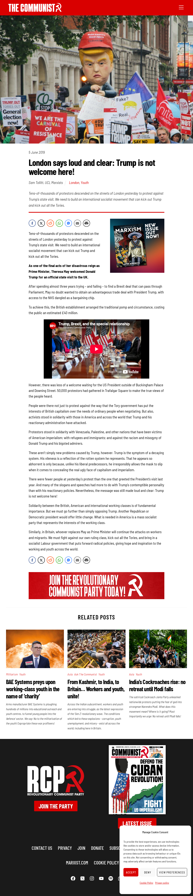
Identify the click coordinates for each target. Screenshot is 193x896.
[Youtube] (101, 878)
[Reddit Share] (50, 223)
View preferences (172, 872)
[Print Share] (86, 223)
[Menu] (181, 7)
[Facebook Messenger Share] (68, 223)
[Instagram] (91, 878)
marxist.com (77, 862)
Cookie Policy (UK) (110, 862)
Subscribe (119, 848)
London (74, 182)
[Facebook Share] (32, 223)
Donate (97, 848)
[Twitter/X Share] (41, 223)
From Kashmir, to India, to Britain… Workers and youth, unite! (95, 688)
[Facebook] (73, 878)
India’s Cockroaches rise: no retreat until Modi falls (157, 685)
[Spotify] (110, 878)
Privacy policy (162, 882)
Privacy (65, 848)
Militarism (12, 674)
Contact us (42, 848)
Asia (70, 674)
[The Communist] (35, 10)
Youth (85, 182)
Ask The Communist (85, 674)
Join (81, 848)
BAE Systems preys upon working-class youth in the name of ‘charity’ (32, 688)
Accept (131, 872)
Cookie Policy (146, 882)
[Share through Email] (77, 223)
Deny (147, 872)
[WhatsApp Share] (59, 223)
